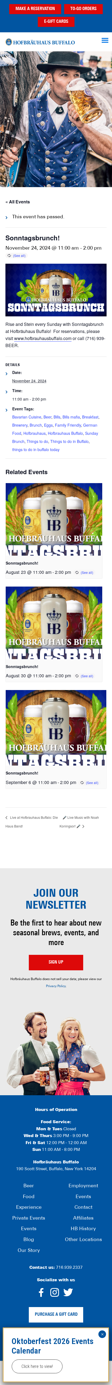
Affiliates (83, 1218)
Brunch (36, 425)
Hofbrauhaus (34, 433)
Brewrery (19, 425)
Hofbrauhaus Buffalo (65, 433)
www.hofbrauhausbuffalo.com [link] (42, 338)
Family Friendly (68, 425)
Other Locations (83, 1240)
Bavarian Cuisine (26, 417)
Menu (105, 40)
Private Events (28, 1218)
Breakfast (90, 417)
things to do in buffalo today (36, 449)
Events (28, 1229)
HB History (83, 1229)
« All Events (17, 202)
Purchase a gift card (56, 1314)
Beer (47, 417)
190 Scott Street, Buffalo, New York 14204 (56, 1169)
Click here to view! (37, 1366)
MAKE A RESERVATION (35, 9)
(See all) (19, 255)
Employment (83, 1186)
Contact (83, 1207)
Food (29, 1197)
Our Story (29, 1250)
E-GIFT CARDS (56, 22)
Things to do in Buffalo (69, 441)
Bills (57, 417)
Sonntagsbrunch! (22, 563)
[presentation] (54, 519)
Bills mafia (71, 417)
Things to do (37, 441)
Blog (28, 1240)
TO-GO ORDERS (83, 9)
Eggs (48, 425)
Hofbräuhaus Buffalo (40, 42)
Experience (29, 1207)
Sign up (56, 962)
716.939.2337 (69, 1268)
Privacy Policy (56, 986)
